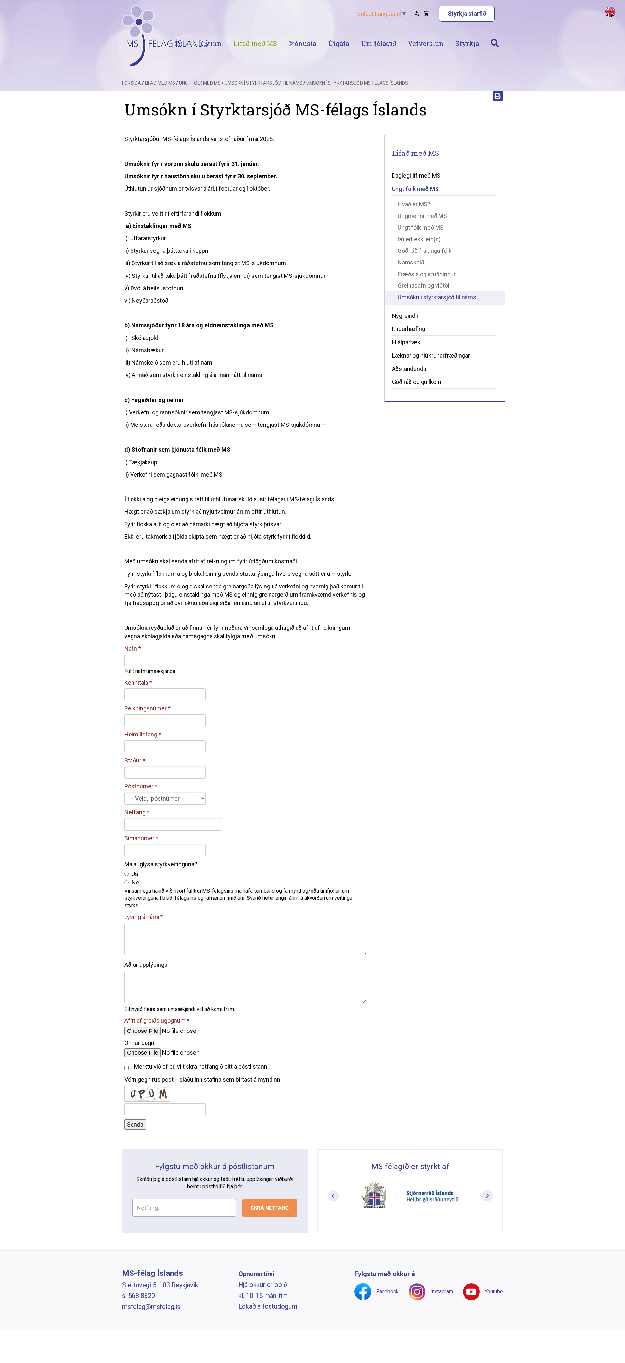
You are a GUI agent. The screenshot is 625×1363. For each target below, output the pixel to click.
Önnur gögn (139, 1042)
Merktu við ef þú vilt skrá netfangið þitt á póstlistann (200, 1066)
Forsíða (131, 83)
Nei (136, 882)
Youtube (494, 1292)
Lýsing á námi (141, 916)
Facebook (387, 1292)
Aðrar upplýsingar (146, 964)
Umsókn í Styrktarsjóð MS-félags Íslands (357, 83)
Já (135, 873)
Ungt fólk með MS (200, 83)
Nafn (130, 648)
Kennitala (136, 682)
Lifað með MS (160, 83)
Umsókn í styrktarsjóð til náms (263, 83)
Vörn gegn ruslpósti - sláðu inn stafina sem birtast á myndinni (203, 1079)
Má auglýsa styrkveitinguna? (160, 864)
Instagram (441, 1292)
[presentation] (333, 1195)
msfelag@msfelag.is (151, 1307)
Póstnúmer (138, 786)
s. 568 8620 (138, 1296)
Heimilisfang (140, 734)
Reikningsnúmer (145, 708)
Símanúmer (139, 838)
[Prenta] (498, 96)
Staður (132, 760)
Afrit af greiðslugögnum (155, 1020)
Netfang (135, 812)
